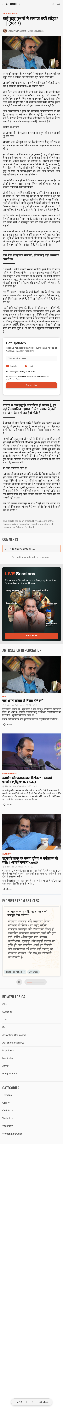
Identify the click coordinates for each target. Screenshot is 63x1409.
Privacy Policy (15, 379)
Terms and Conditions (40, 376)
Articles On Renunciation (21, 650)
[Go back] (3, 4)
